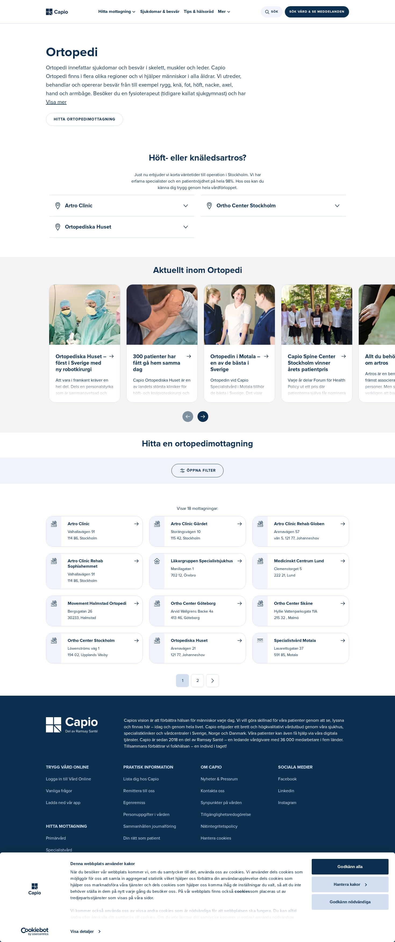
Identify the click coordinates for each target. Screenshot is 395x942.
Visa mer (56, 102)
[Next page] (212, 680)
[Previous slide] (187, 416)
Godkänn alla (349, 866)
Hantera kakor (347, 884)
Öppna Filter (201, 470)
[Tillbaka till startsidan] (57, 11)
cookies (242, 891)
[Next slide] (203, 416)
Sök (274, 12)
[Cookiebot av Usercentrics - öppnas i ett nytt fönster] (34, 931)
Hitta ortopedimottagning (84, 119)
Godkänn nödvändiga (350, 902)
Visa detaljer (82, 931)
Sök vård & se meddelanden (316, 12)
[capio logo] (72, 725)
